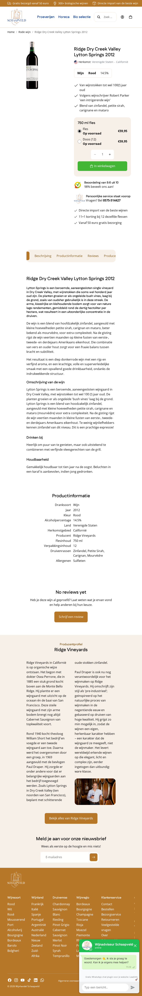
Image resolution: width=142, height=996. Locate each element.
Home (11, 32)
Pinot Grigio (61, 925)
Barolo (12, 945)
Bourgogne (15, 935)
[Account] (122, 17)
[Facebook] (9, 980)
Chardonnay (61, 904)
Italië (34, 909)
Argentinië (38, 925)
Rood (11, 904)
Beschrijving (43, 256)
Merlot (57, 940)
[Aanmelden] (93, 857)
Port (10, 925)
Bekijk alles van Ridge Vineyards (71, 818)
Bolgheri (13, 951)
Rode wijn (24, 32)
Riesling (58, 920)
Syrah (57, 951)
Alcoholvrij (14, 930)
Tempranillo (61, 956)
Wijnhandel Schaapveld (27, 986)
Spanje (36, 914)
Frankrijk (37, 904)
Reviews (93, 256)
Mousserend (16, 920)
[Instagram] (16, 980)
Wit (9, 909)
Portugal (37, 920)
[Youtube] (22, 980)
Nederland (38, 935)
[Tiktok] (29, 980)
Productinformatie (69, 256)
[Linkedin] (35, 980)
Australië (37, 930)
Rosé (10, 914)
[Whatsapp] (42, 980)
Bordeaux (14, 940)
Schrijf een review (71, 617)
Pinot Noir (60, 945)
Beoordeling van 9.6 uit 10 (101, 183)
